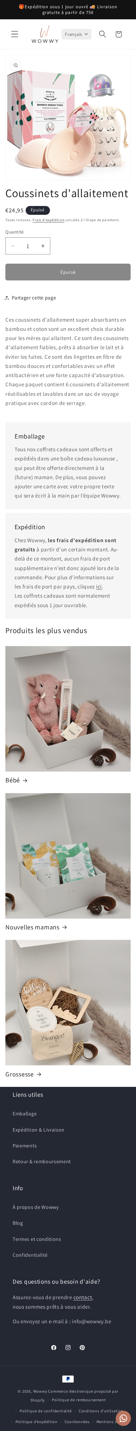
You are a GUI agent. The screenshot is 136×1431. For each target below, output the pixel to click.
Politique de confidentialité (46, 1411)
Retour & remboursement (42, 1161)
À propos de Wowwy (36, 1207)
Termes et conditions (37, 1239)
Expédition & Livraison (39, 1129)
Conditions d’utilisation (101, 1411)
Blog (18, 1223)
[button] (15, 34)
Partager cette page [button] (34, 297)
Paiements (25, 1145)
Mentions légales (112, 1421)
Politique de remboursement (79, 1399)
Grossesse (19, 1074)
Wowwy (40, 1391)
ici (99, 586)
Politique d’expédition (36, 1421)
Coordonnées (77, 1421)
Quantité (14, 232)
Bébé (12, 780)
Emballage (25, 1113)
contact (82, 1297)
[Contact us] (123, 1418)
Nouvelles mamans (32, 927)
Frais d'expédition (49, 219)
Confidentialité (30, 1255)
